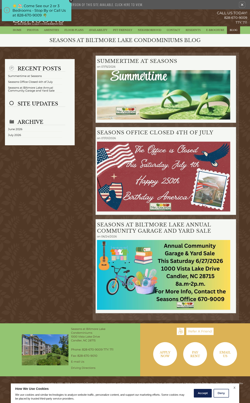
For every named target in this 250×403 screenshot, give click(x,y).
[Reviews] (180, 331)
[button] (242, 5)
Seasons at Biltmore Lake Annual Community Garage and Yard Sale (31, 89)
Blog (233, 30)
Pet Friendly (122, 30)
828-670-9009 (235, 20)
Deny (221, 393)
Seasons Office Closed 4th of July (30, 82)
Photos (32, 30)
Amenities (51, 30)
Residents (193, 30)
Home (17, 30)
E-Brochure (215, 30)
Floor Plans (73, 30)
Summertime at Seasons (25, 76)
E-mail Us (77, 361)
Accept (203, 393)
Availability (98, 30)
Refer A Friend (200, 331)
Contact (173, 30)
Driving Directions (83, 368)
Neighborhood (149, 30)
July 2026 (14, 135)
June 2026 (15, 129)
